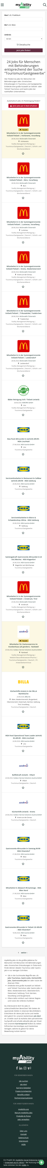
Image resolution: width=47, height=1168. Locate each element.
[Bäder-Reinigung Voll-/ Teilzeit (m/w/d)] (23, 391)
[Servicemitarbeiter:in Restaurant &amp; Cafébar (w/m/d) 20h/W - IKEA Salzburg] (23, 469)
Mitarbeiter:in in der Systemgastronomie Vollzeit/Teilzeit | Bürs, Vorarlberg (23, 178)
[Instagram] (25, 1068)
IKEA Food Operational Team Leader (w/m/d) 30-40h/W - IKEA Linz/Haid (23, 736)
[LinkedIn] (21, 1068)
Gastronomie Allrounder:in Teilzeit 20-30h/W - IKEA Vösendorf (23, 928)
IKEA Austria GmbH (27, 445)
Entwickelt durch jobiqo (14, 1162)
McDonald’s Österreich (28, 139)
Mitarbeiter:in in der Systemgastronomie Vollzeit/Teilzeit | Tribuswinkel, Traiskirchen (23, 312)
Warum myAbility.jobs (23, 1113)
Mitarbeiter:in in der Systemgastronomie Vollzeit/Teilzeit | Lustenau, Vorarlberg (23, 223)
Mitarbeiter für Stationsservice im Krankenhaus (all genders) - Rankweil (23, 645)
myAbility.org (23, 1109)
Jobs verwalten (23, 1119)
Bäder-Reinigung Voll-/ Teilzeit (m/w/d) (23, 399)
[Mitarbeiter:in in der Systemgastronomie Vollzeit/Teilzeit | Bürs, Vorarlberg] (23, 168)
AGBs (23, 1144)
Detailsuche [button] (24, 44)
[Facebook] (17, 1068)
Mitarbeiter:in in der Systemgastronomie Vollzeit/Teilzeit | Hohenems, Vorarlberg (23, 134)
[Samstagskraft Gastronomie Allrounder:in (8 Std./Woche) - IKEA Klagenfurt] (23, 548)
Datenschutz (23, 1138)
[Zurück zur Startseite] (23, 5)
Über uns (23, 1131)
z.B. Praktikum (12, 15)
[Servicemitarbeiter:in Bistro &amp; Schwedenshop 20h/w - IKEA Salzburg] (23, 509)
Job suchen (23, 1081)
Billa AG (27, 697)
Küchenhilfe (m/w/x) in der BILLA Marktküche (23, 692)
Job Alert (37, 1016)
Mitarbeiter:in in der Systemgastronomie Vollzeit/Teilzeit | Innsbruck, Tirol (23, 597)
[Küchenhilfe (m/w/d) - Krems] (23, 803)
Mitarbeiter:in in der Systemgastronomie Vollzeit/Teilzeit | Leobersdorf (23, 356)
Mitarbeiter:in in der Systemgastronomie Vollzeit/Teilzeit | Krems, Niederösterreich (23, 267)
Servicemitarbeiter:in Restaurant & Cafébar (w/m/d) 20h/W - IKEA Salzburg (23, 479)
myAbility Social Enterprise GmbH (29, 1160)
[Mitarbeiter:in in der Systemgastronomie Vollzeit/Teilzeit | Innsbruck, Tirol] (23, 587)
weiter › (24, 952)
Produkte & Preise (23, 1116)
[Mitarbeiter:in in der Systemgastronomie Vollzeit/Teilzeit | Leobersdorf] (23, 346)
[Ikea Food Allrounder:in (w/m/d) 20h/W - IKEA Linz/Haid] (23, 430)
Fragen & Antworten (23, 1091)
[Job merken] (23, 153)
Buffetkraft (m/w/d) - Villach (23, 775)
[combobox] (23, 19)
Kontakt (23, 1134)
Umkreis (7, 35)
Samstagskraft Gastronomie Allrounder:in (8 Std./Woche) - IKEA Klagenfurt (23, 558)
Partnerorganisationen (23, 1098)
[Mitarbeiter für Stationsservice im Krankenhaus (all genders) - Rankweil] (23, 632)
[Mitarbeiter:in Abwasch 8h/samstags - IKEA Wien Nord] (23, 879)
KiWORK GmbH (27, 403)
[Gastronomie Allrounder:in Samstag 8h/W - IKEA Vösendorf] (23, 839)
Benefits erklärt (23, 1094)
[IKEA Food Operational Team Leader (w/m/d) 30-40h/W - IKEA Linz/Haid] (23, 726)
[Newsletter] (29, 1068)
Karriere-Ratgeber (23, 1088)
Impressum (23, 1141)
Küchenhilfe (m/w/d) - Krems (23, 812)
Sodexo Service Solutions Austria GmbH (27, 650)
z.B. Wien (10, 25)
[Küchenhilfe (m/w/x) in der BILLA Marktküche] (23, 682)
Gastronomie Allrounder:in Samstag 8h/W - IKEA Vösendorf (23, 849)
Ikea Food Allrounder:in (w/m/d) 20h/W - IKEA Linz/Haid (23, 440)
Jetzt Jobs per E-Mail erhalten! (25, 106)
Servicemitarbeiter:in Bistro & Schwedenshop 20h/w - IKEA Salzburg (23, 518)
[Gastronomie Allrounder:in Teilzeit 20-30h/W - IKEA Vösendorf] (23, 918)
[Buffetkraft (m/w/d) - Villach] (23, 766)
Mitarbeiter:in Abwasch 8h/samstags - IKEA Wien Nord (23, 889)
